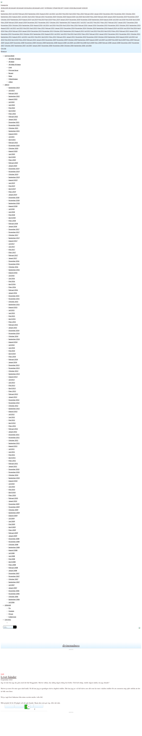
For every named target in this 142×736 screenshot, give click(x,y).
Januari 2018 (22, 22)
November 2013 (47, 31)
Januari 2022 (98, 14)
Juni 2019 (35, 19)
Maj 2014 (133, 28)
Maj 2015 (26, 28)
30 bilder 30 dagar (8, 8)
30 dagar (20, 8)
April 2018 (136, 19)
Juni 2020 (79, 17)
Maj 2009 (115, 40)
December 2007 (126, 43)
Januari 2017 (122, 22)
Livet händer (8, 677)
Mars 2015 (41, 28)
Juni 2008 (76, 43)
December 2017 (32, 22)
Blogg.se (4, 51)
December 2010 (80, 37)
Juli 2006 (89, 45)
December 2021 (108, 14)
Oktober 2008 (41, 43)
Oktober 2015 (124, 25)
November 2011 (124, 34)
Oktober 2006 (69, 45)
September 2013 (69, 31)
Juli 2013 (87, 31)
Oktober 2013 (58, 31)
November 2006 (58, 45)
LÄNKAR (8, 605)
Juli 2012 (57, 34)
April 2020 (86, 17)
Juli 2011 (25, 37)
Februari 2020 (102, 17)
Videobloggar (75, 8)
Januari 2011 (70, 37)
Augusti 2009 (93, 40)
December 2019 (121, 17)
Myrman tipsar (51, 8)
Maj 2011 (38, 37)
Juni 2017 (90, 22)
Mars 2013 (115, 31)
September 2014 (102, 28)
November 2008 (30, 43)
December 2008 (19, 43)
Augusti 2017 (75, 22)
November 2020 (50, 17)
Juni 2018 (122, 19)
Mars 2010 (22, 40)
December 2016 (132, 22)
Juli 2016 (46, 25)
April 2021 (31, 17)
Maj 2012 (70, 34)
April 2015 (33, 28)
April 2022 (72, 14)
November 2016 (6, 25)
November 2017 (43, 22)
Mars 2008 (98, 43)
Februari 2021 (40, 17)
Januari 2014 (26, 31)
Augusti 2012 (49, 34)
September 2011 (6, 37)
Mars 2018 (4, 22)
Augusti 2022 (44, 14)
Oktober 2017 (54, 22)
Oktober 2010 (103, 37)
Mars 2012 (85, 34)
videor (85, 8)
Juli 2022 (52, 14)
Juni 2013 (94, 31)
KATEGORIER (9, 56)
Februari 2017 (113, 22)
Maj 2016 (59, 25)
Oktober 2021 (130, 14)
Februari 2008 (106, 43)
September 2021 (6, 17)
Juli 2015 (13, 28)
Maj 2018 (129, 19)
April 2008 (90, 43)
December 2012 (6, 34)
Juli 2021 (25, 17)
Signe (66, 8)
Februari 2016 (83, 25)
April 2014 (12, 354)
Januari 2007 (37, 45)
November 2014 (80, 28)
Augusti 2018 (107, 19)
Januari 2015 (59, 28)
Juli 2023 (15, 14)
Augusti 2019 (26, 19)
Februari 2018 (13, 22)
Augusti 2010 (123, 37)
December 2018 (74, 19)
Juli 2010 (132, 37)
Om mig (3, 48)
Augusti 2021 (16, 17)
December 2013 (36, 31)
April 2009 (122, 40)
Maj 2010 (8, 40)
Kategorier (4, 5)
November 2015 (113, 25)
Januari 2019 (64, 19)
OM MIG (8, 620)
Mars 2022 (80, 14)
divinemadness (71, 645)
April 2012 (77, 34)
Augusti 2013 (79, 31)
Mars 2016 (74, 25)
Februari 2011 (61, 37)
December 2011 (113, 34)
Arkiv (2, 11)
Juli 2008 (70, 43)
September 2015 (135, 25)
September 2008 (51, 43)
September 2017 (65, 22)
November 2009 (62, 40)
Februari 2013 (124, 31)
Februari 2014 (17, 31)
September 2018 (97, 19)
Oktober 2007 (9, 45)
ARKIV (7, 85)
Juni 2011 (31, 37)
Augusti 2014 (112, 28)
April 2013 (107, 31)
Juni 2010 (12, 487)
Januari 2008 (116, 43)
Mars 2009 (129, 40)
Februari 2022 (89, 14)
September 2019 (16, 19)
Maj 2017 (97, 22)
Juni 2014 (127, 28)
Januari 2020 (112, 17)
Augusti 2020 (71, 17)
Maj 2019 (41, 19)
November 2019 (133, 17)
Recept (61, 8)
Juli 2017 (84, 22)
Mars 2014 (8, 31)
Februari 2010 (31, 40)
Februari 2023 (23, 14)
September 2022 (34, 14)
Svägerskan (12, 617)
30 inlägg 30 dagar (32, 8)
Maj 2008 (83, 43)
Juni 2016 (52, 25)
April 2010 (15, 40)
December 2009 (50, 40)
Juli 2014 (120, 28)
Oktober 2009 (73, 40)
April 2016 (66, 25)
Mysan (11, 614)
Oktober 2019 (5, 19)
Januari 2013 (133, 31)
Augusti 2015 (5, 28)
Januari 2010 (40, 40)
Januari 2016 (92, 25)
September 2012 (39, 34)
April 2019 (48, 19)
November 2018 (85, 19)
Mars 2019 (56, 19)
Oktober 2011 (135, 34)
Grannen (11, 611)
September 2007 (20, 45)
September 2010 (113, 37)
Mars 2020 (93, 17)
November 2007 (14, 576)
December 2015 (102, 25)
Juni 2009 (108, 40)
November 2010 (92, 37)
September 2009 (83, 40)
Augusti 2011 (16, 37)
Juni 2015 (19, 28)
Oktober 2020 (61, 17)
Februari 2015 (50, 28)
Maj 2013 (101, 31)
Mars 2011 (52, 37)
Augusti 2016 (38, 25)
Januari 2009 (9, 43)
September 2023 (6, 14)
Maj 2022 (65, 14)
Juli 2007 (29, 45)
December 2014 (69, 28)
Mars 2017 (104, 22)
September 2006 (79, 45)
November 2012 (17, 34)
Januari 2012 (103, 34)
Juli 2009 (102, 40)
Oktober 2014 (91, 28)
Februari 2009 (13, 533)
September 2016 (27, 25)
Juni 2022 (59, 14)
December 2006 (46, 45)
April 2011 (45, 37)
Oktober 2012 (28, 34)
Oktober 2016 (17, 25)
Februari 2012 (94, 34)
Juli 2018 (116, 19)
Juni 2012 (64, 34)
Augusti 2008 (62, 43)
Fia (10, 608)
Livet (42, 8)
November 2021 (119, 14)
